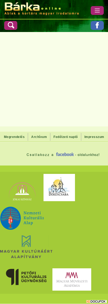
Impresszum (94, 137)
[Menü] (97, 10)
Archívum (39, 137)
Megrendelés (14, 137)
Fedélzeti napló (65, 137)
